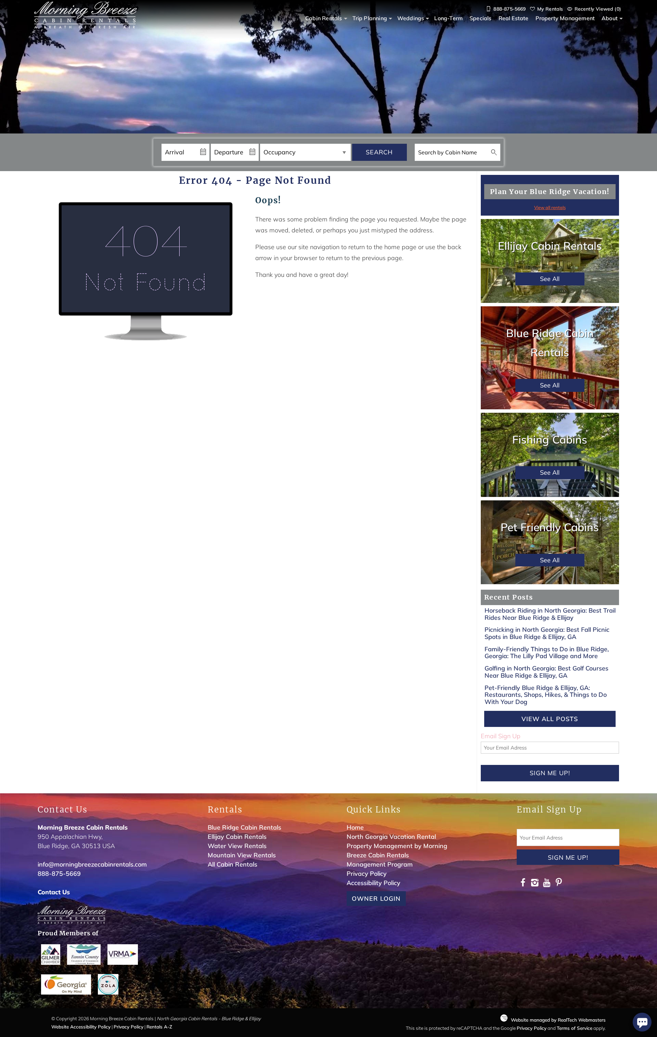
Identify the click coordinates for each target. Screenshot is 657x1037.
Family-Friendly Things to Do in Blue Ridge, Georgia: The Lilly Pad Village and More (547, 652)
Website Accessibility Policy (81, 1026)
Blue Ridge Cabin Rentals (244, 827)
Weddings (410, 18)
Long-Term (448, 18)
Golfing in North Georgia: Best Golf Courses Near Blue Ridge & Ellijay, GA (546, 671)
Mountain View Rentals (242, 855)
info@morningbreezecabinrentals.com (92, 864)
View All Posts (549, 719)
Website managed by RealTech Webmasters (558, 1020)
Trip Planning (369, 18)
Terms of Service (574, 1028)
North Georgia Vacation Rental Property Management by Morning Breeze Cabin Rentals (397, 846)
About (610, 18)
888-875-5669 (59, 874)
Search (379, 152)
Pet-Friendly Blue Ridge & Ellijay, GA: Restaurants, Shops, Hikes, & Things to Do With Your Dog (546, 695)
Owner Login (376, 898)
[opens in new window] (523, 883)
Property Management (565, 18)
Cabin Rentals (323, 18)
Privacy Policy (367, 874)
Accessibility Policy (373, 883)
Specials (480, 18)
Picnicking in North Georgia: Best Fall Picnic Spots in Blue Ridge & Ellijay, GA (547, 633)
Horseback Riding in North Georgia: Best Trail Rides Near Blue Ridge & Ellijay (550, 614)
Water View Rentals (237, 846)
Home (355, 827)
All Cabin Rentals (232, 864)
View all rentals (550, 207)
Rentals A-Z (159, 1026)
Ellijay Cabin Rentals (237, 837)
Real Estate (514, 18)
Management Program (380, 864)
